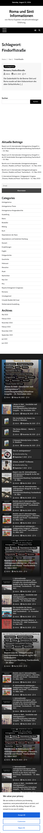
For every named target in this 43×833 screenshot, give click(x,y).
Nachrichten (6, 276)
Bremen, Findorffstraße (14, 70)
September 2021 (7, 335)
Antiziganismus (6, 202)
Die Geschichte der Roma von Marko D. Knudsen (24, 419)
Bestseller (5, 222)
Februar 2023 (6, 319)
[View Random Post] (35, 30)
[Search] (39, 30)
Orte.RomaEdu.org (21, 454)
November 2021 (7, 331)
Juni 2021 (5, 343)
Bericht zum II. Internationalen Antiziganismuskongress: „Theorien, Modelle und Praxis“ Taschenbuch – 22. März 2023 (26, 504)
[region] (21, 812)
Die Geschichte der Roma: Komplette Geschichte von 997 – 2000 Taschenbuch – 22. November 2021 (26, 610)
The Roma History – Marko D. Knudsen (24, 430)
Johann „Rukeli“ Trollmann (23, 462)
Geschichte (5, 259)
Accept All (21, 815)
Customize (21, 821)
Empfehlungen (6, 247)
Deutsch (4, 243)
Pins (3, 284)
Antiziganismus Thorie (9, 206)
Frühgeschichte (7, 255)
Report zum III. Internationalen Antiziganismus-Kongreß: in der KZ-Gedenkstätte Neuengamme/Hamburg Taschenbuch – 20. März (21, 148)
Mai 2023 (5, 314)
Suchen (5, 98)
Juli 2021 (4, 339)
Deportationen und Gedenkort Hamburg (15, 239)
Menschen (5, 267)
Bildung (4, 227)
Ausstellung (5, 214)
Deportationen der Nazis (10, 235)
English (4, 251)
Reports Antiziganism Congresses (12, 288)
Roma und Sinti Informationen (21, 13)
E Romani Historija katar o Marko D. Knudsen (25, 441)
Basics (4, 218)
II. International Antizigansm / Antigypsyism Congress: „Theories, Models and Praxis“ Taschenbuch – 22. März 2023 (26, 529)
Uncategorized (9, 66)
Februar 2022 (6, 327)
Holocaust (5, 263)
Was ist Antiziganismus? (22, 451)
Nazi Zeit (5, 280)
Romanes (5, 292)
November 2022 (7, 323)
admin (8, 74)
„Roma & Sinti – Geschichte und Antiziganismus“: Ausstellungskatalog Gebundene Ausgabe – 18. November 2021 (18, 390)
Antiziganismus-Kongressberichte (12, 210)
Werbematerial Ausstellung (10, 304)
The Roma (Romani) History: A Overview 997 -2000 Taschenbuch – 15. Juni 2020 (26, 622)
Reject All (21, 828)
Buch (3, 231)
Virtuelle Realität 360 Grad (10, 300)
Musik (3, 271)
